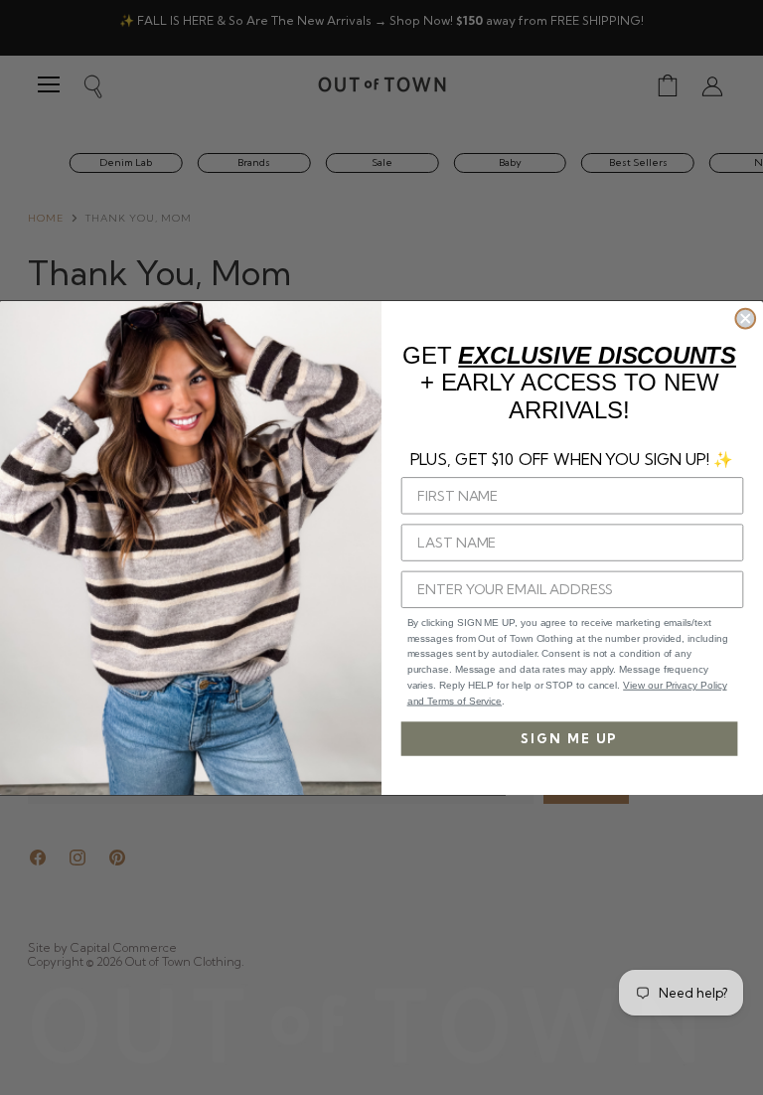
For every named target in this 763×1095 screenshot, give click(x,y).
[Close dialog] (745, 318)
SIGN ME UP (569, 738)
